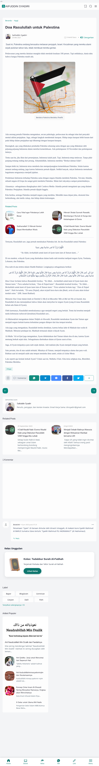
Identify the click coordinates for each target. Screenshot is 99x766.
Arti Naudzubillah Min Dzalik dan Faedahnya (23, 642)
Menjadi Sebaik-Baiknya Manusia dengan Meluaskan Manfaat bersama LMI (78, 432)
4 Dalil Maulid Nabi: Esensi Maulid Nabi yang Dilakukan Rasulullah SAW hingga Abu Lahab (77, 229)
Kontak (53, 741)
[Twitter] (78, 378)
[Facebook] (67, 378)
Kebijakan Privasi (68, 741)
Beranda (28, 741)
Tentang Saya (41, 741)
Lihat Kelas (32, 571)
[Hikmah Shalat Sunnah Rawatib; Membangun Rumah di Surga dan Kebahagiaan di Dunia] (57, 219)
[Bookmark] (8, 378)
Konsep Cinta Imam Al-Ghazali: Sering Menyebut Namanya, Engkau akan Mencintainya (31, 690)
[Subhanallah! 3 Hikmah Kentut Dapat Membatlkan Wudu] (10, 233)
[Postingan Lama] (5, 390)
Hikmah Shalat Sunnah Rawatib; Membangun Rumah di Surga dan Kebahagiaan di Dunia (77, 215)
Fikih (41, 600)
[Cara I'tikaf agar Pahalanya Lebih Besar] (10, 219)
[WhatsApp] (34, 378)
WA (58, 763)
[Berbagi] (89, 378)
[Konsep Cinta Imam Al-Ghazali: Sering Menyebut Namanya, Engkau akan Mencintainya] (10, 695)
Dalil (26, 600)
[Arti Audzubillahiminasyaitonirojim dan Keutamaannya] (10, 680)
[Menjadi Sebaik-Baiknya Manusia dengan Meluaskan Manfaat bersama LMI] (56, 434)
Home (8, 763)
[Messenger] (56, 378)
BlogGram (23, 593)
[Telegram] (45, 378)
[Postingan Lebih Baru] (93, 390)
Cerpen (10, 600)
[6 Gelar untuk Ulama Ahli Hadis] (10, 710)
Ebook (25, 763)
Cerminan (40, 593)
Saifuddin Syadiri (16, 6)
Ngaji (9, 369)
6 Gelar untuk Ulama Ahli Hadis (29, 702)
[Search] (90, 6)
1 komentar (21, 378)
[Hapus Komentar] (92, 524)
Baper (8, 593)
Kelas (42, 763)
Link (74, 763)
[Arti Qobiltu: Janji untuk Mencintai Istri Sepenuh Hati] (10, 665)
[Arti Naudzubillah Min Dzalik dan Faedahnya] (25, 638)
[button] (86, 37)
